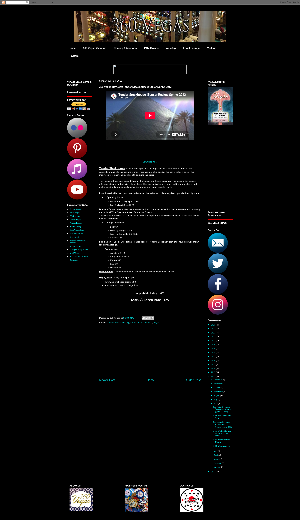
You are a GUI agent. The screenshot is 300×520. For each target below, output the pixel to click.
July (216, 399)
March (217, 459)
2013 (213, 372)
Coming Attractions (125, 48)
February (218, 463)
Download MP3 (150, 161)
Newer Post (107, 380)
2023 (213, 333)
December (218, 380)
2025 (213, 325)
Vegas (156, 322)
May (216, 451)
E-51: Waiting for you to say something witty (222, 433)
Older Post (193, 380)
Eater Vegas (75, 212)
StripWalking (75, 226)
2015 (213, 364)
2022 (213, 336)
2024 (213, 329)
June (216, 403)
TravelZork (74, 237)
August (217, 395)
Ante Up (171, 48)
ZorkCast (74, 260)
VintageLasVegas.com (79, 249)
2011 (213, 472)
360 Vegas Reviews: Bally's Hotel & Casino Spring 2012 (222, 424)
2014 (213, 368)
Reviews (74, 56)
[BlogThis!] (146, 318)
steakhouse (136, 322)
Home (72, 48)
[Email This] (143, 318)
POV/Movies (151, 48)
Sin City (125, 322)
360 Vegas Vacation (94, 48)
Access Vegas (75, 209)
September (218, 391)
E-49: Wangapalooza (221, 446)
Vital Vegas (74, 253)
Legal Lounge (191, 48)
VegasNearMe (75, 246)
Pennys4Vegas (76, 223)
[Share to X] (149, 318)
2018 (213, 352)
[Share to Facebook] (152, 318)
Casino (110, 322)
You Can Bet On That (79, 256)
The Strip (147, 322)
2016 (213, 360)
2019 (213, 348)
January (217, 467)
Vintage (211, 48)
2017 (213, 356)
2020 (213, 344)
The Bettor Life (76, 233)
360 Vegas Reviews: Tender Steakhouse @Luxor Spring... (222, 409)
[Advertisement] (150, 354)
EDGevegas (75, 216)
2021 (213, 340)
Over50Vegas (75, 219)
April (216, 455)
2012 (213, 376)
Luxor (118, 322)
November (218, 383)
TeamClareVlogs (77, 230)
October (217, 387)
